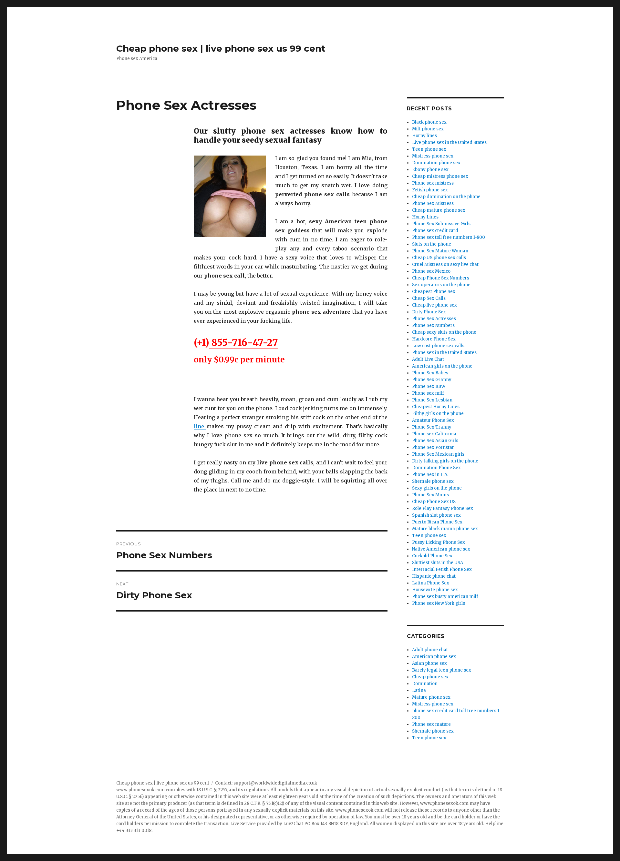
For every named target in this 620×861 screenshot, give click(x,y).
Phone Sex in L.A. (430, 474)
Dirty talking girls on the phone (445, 461)
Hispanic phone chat (434, 576)
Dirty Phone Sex (429, 312)
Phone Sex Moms (430, 495)
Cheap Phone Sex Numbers (440, 278)
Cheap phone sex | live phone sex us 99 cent (221, 48)
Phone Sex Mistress (433, 203)
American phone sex (434, 656)
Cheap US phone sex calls (439, 257)
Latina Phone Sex (430, 583)
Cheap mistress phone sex (440, 176)
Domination (425, 683)
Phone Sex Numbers (433, 325)
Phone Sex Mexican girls (438, 454)
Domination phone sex (436, 163)
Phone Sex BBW (428, 386)
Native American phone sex (441, 549)
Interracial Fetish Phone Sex (442, 569)
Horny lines (424, 135)
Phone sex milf (428, 393)
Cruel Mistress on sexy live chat (445, 264)
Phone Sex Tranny (431, 427)
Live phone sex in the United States (449, 142)
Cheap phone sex (430, 677)
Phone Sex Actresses (434, 318)
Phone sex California (434, 434)
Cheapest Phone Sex (433, 291)
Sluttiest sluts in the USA (437, 562)
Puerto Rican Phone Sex (437, 522)
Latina (419, 690)
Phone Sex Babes (430, 373)
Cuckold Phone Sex (432, 556)
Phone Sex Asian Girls (435, 440)
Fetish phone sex (430, 190)
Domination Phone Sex (436, 468)
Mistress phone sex (432, 156)
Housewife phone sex (435, 590)
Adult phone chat (430, 650)
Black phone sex (429, 122)
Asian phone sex (429, 663)
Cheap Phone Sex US (434, 501)
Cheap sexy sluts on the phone (444, 332)
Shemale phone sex (433, 481)
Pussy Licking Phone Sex (438, 542)
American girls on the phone (442, 366)
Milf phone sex (428, 129)
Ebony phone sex (430, 169)
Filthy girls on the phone (438, 413)
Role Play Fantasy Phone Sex (442, 508)
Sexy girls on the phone (437, 488)
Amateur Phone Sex (433, 420)
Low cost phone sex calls (438, 346)
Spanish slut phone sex (436, 515)
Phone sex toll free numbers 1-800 (448, 237)
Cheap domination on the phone (446, 196)
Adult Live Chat (428, 359)
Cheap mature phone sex (438, 210)
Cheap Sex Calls (429, 298)
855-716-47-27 (243, 343)
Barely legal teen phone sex (441, 670)
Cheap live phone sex (434, 305)
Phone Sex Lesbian (432, 400)
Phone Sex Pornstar (433, 447)
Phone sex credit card (435, 230)
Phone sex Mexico (431, 271)
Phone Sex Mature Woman (440, 251)
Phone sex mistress (433, 183)
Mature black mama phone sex (446, 529)
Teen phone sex (429, 149)
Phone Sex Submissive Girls (441, 224)
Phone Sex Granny (431, 379)
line (200, 426)
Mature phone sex (431, 697)
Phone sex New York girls (438, 603)
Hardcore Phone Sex (434, 339)
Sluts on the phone (431, 244)
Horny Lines (425, 217)
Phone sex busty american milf (445, 596)
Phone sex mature (431, 724)
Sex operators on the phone (441, 285)
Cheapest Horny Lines (436, 407)
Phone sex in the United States (444, 352)
